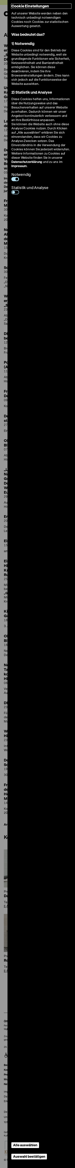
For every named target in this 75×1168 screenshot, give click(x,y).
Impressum (19, 166)
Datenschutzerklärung (26, 161)
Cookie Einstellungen (30, 6)
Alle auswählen (25, 1145)
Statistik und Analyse (29, 187)
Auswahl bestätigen (29, 1156)
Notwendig (21, 174)
